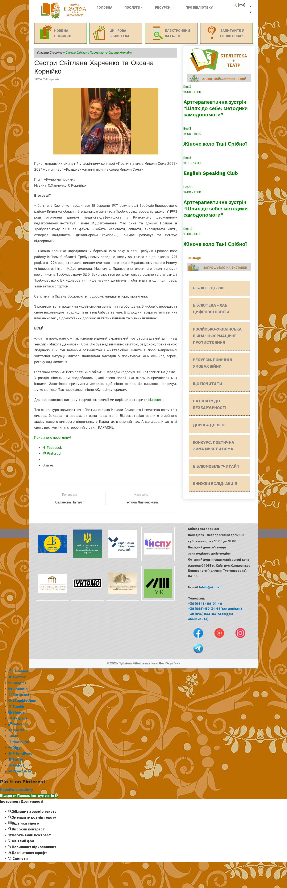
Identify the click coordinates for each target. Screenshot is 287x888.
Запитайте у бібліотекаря (232, 33)
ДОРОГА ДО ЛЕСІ (209, 425)
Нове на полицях (62, 33)
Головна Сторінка (49, 52)
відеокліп (155, 400)
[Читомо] (87, 599)
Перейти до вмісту (16, 790)
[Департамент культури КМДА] (52, 560)
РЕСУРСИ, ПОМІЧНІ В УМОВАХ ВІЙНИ (212, 363)
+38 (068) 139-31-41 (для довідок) (215, 609)
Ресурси (163, 7)
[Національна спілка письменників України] (157, 560)
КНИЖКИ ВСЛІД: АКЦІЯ (215, 483)
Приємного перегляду (52, 438)
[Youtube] (216, 639)
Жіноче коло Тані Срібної (215, 144)
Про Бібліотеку (199, 7)
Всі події (194, 258)
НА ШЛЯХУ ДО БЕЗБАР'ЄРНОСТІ (209, 404)
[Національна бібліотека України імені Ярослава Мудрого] (122, 599)
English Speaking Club (210, 173)
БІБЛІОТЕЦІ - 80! (208, 288)
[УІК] (157, 599)
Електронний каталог (177, 33)
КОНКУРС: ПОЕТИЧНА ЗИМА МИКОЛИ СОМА (213, 446)
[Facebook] (194, 639)
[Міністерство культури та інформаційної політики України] (87, 560)
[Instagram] (237, 639)
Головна (104, 7)
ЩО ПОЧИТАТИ (207, 384)
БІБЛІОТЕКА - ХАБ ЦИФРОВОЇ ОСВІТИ (211, 308)
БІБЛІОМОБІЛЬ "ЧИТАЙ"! (216, 466)
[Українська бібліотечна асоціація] (122, 560)
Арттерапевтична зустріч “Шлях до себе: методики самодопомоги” (215, 108)
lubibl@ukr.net (210, 587)
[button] (29, 796)
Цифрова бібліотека (119, 33)
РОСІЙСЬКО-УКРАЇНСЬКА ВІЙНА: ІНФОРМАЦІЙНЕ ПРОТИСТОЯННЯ (217, 336)
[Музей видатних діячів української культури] (52, 599)
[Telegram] (194, 654)
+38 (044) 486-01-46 (205, 604)
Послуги (132, 7)
